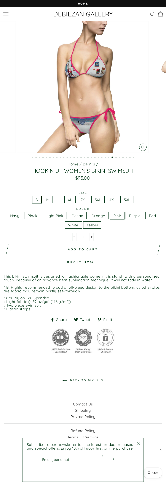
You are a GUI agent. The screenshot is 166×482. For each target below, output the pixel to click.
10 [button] (64, 158)
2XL (83, 199)
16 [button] (85, 158)
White (73, 225)
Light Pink (54, 215)
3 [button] (40, 158)
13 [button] (74, 158)
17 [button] (88, 158)
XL (70, 199)
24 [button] (113, 158)
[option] (83, 3)
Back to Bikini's (86, 380)
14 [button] (78, 158)
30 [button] (134, 158)
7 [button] (54, 158)
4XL (112, 199)
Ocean (77, 215)
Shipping (83, 410)
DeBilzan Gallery (83, 14)
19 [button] (95, 158)
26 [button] (120, 158)
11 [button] (68, 158)
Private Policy (83, 416)
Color (83, 208)
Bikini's (89, 164)
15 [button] (81, 158)
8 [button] (57, 158)
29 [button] (130, 158)
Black (32, 215)
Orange (98, 215)
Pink (117, 215)
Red (152, 215)
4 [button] (43, 158)
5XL (127, 199)
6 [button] (50, 158)
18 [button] (92, 158)
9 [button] (61, 158)
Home (73, 164)
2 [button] (36, 158)
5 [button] (47, 158)
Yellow (92, 225)
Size (83, 192)
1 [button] (33, 158)
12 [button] (71, 158)
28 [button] (127, 158)
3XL (98, 199)
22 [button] (106, 158)
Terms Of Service (83, 437)
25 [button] (116, 158)
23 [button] (109, 158)
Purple (135, 215)
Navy (14, 215)
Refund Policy (83, 430)
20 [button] (99, 158)
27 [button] (123, 158)
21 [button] (102, 158)
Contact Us (83, 404)
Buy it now (80, 262)
